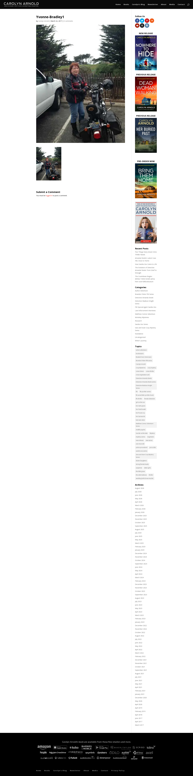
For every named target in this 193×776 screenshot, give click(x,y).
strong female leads (142, 464)
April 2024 (138, 574)
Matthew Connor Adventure (145, 314)
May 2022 (138, 646)
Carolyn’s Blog (138, 4)
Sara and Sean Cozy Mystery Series (145, 456)
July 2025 (138, 533)
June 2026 (138, 495)
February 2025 (140, 547)
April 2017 (138, 721)
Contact (181, 4)
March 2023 (139, 615)
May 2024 (138, 570)
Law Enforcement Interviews (145, 310)
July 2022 (138, 639)
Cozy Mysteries (140, 368)
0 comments (68, 21)
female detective (149, 399)
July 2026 (138, 492)
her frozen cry (140, 413)
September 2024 (141, 564)
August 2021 (139, 673)
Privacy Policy (118, 771)
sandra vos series (141, 451)
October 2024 (140, 560)
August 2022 (139, 636)
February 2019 (140, 711)
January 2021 (139, 694)
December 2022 (141, 625)
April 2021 (138, 687)
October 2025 (140, 522)
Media (172, 4)
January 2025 (139, 550)
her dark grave (140, 406)
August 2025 (139, 529)
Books (126, 4)
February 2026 (140, 509)
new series (149, 440)
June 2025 (138, 536)
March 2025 (139, 543)
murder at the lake (142, 433)
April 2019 (138, 708)
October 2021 (140, 667)
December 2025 (141, 516)
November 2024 (141, 557)
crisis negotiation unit (142, 375)
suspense (139, 468)
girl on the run (140, 402)
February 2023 (140, 619)
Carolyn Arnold (43, 21)
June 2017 (138, 718)
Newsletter (153, 4)
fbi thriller (139, 399)
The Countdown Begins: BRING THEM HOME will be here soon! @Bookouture (145, 279)
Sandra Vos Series (141, 324)
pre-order (153, 447)
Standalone (139, 334)
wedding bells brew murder (144, 478)
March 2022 (139, 653)
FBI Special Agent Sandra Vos (145, 307)
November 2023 (141, 588)
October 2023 (140, 591)
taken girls (147, 468)
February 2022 (140, 656)
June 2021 (138, 680)
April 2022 (138, 650)
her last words (140, 416)
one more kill (140, 444)
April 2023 (138, 612)
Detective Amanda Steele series (146, 382)
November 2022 (141, 629)
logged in (49, 195)
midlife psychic (140, 430)
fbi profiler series (145, 392)
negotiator (150, 437)
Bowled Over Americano (143, 357)
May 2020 (138, 701)
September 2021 (141, 670)
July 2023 (138, 601)
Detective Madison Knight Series (144, 386)
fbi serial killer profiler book (145, 395)
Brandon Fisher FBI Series (144, 294)
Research (138, 321)
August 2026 (139, 488)
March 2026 (139, 505)
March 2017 (139, 725)
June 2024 (138, 567)
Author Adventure (141, 291)
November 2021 (141, 663)
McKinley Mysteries (142, 317)
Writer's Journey (140, 341)
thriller (151, 475)
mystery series (140, 437)
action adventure (141, 350)
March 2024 (139, 577)
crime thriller (150, 371)
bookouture (140, 354)
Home (118, 4)
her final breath (141, 409)
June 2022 (138, 643)
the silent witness (141, 475)
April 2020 (138, 704)
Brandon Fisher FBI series (144, 361)
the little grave (140, 471)
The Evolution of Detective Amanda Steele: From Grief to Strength (146, 270)
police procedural (141, 447)
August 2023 (139, 598)
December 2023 (141, 584)
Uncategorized (140, 337)
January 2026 (139, 512)
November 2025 (141, 519)
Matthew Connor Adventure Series (144, 425)
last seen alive (140, 420)
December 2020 (141, 698)
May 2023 (138, 608)
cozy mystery (152, 368)
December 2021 (141, 660)
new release (140, 440)
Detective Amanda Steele (144, 298)
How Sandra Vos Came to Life (146, 264)
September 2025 (141, 526)
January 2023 (139, 622)
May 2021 (138, 684)
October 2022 (140, 632)
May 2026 (138, 498)
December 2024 (141, 553)
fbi (137, 392)
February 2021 (140, 691)
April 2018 (138, 715)
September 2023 (141, 595)
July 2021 (138, 677)
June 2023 (138, 605)
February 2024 (140, 581)
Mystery (152, 433)
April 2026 (138, 502)
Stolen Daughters (141, 461)
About (163, 4)
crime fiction (140, 371)
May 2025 (138, 540)
